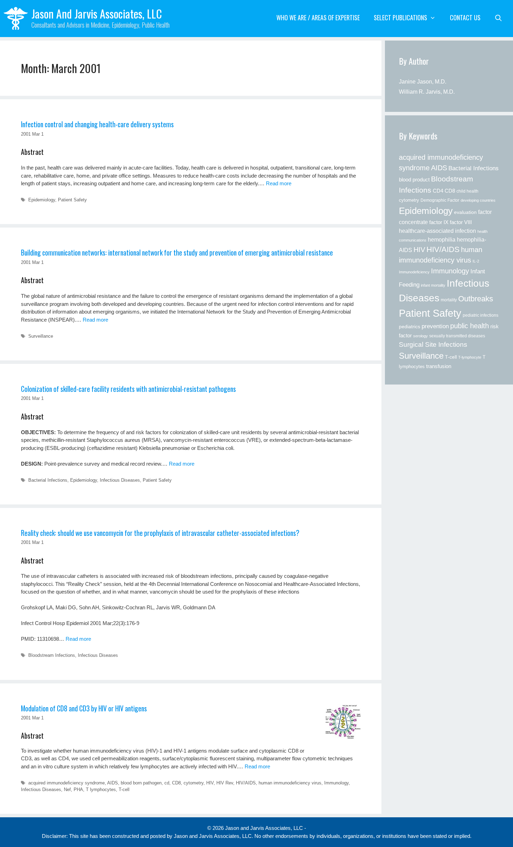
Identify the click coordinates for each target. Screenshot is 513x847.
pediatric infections (480, 315)
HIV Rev (224, 782)
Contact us (465, 17)
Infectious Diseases (120, 480)
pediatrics (409, 326)
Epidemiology (41, 199)
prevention (435, 326)
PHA (78, 789)
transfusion (438, 366)
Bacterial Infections (47, 480)
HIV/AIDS (246, 782)
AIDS (112, 782)
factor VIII (461, 222)
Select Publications (400, 17)
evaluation (465, 212)
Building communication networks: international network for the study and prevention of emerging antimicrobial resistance (177, 252)
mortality (449, 300)
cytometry (193, 782)
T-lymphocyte (469, 357)
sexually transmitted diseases (457, 335)
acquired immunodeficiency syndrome (66, 782)
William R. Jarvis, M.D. (427, 92)
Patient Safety (72, 199)
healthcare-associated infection (437, 231)
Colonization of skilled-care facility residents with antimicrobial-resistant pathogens (128, 389)
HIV (210, 782)
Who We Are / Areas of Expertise (318, 17)
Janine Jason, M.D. (422, 82)
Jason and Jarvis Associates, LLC (96, 13)
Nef (67, 789)
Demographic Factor (440, 200)
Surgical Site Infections (433, 344)
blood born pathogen (141, 782)
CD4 (438, 191)
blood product (414, 179)
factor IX (438, 222)
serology (420, 336)
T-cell (124, 789)
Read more (278, 183)
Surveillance (40, 336)
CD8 (176, 782)
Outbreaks (475, 298)
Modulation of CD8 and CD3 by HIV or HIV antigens (84, 708)
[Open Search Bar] (499, 17)
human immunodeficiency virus (290, 782)
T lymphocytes (101, 789)
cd (166, 782)
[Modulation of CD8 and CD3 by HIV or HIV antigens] (343, 721)
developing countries (478, 200)
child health (467, 191)
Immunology (336, 782)
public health (469, 326)
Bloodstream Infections (51, 655)
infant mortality (433, 285)
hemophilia (441, 239)
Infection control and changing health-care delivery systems (97, 124)
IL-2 (476, 261)
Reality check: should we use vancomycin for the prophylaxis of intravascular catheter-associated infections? (160, 533)
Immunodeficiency (414, 272)
